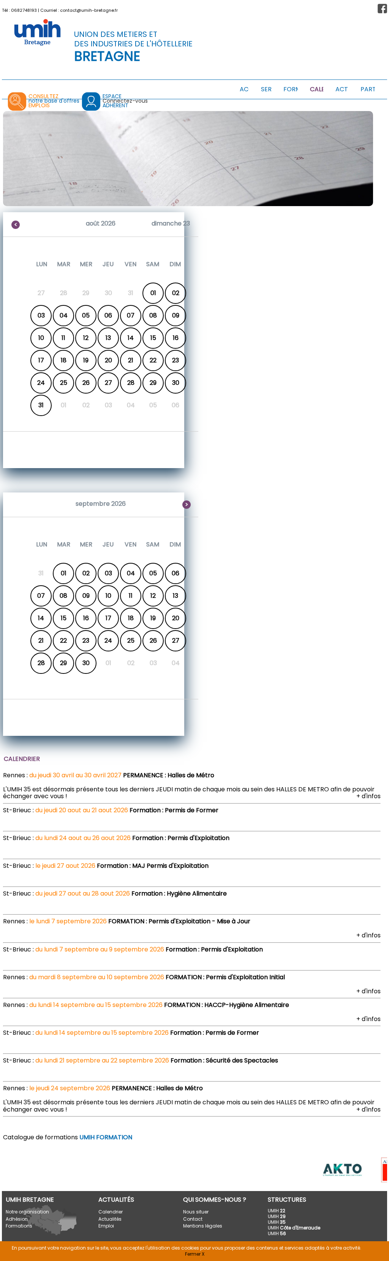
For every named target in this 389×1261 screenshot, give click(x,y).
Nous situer (196, 1212)
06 (108, 315)
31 (41, 405)
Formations (19, 1226)
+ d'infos (368, 796)
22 (153, 360)
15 (153, 338)
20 (108, 360)
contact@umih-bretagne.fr (89, 10)
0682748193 (24, 10)
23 (175, 360)
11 (63, 338)
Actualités (110, 1219)
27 (108, 382)
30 (175, 382)
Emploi (106, 1226)
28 (130, 382)
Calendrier (110, 1212)
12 (86, 338)
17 (41, 360)
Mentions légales (202, 1226)
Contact (192, 1219)
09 (175, 315)
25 (63, 382)
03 (41, 315)
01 (153, 293)
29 (153, 382)
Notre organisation (27, 1212)
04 (64, 315)
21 (130, 360)
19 (86, 360)
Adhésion (17, 1219)
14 (131, 338)
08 (153, 315)
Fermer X (194, 1254)
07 (130, 315)
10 (41, 338)
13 (108, 338)
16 (176, 338)
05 (86, 315)
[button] (382, 8)
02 (175, 293)
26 (86, 382)
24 (41, 382)
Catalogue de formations (67, 1137)
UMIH (276, 1210)
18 (63, 360)
